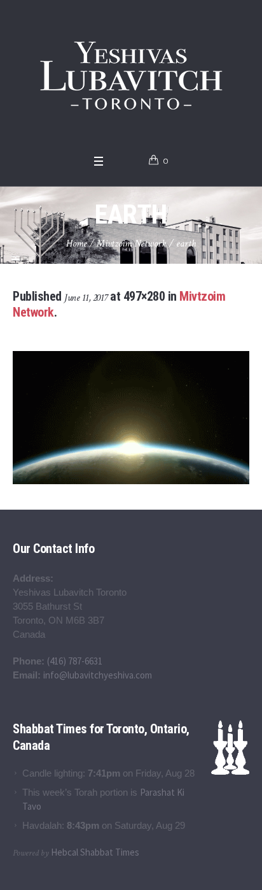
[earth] (131, 418)
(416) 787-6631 (74, 661)
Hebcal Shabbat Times (95, 852)
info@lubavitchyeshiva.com (97, 675)
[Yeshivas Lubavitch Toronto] (131, 74)
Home (76, 243)
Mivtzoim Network (132, 243)
